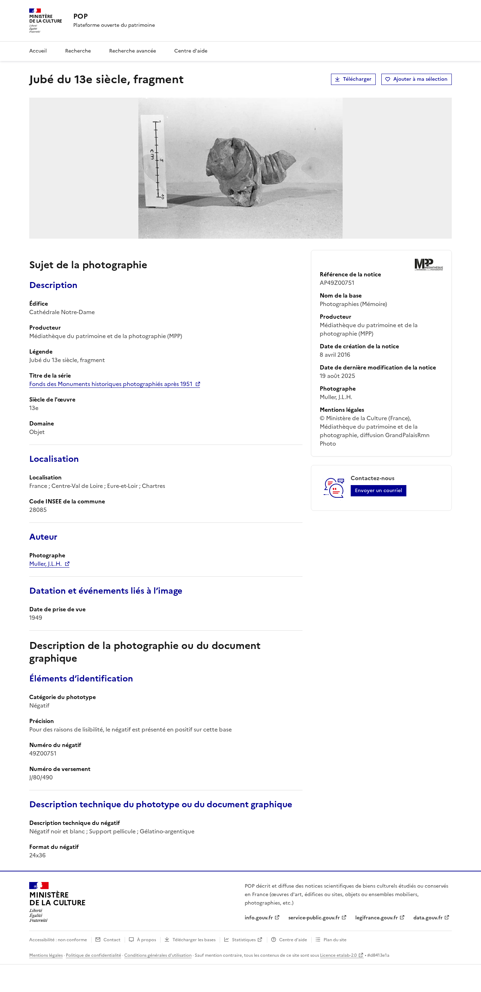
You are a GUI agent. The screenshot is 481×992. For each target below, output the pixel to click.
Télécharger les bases (194, 940)
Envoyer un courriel (378, 490)
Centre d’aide (293, 940)
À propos (146, 940)
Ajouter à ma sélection (420, 79)
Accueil (38, 51)
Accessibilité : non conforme (58, 940)
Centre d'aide (190, 51)
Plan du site (335, 940)
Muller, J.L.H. (45, 563)
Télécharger (357, 79)
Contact (112, 940)
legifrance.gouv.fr (376, 917)
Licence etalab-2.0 (338, 955)
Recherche (78, 51)
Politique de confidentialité (93, 955)
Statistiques (244, 940)
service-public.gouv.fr (314, 917)
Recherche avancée (132, 51)
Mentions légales (46, 955)
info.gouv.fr (259, 917)
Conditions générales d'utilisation (158, 955)
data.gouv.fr (428, 917)
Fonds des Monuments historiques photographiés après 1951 (110, 384)
